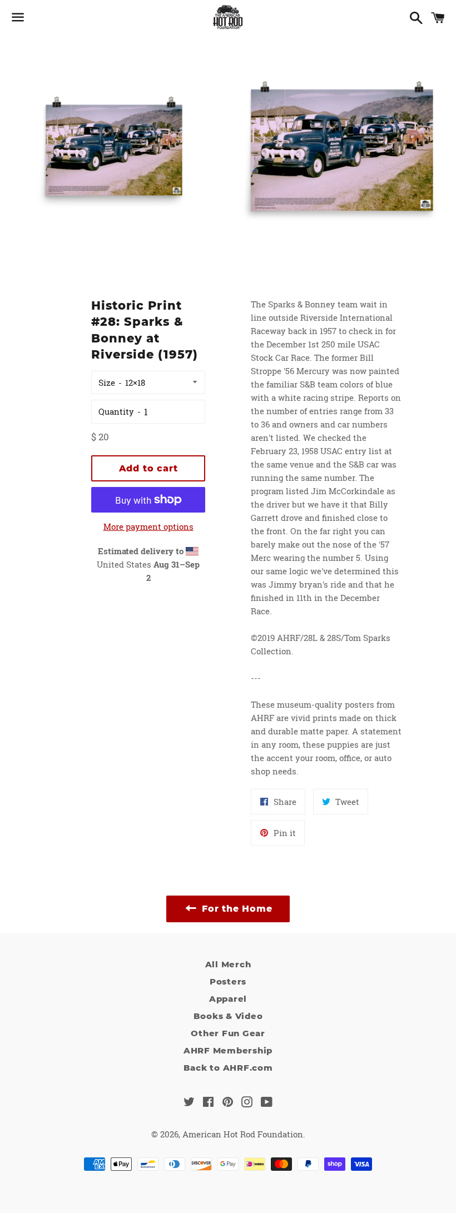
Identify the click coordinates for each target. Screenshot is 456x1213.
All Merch (228, 964)
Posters (228, 981)
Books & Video (228, 1016)
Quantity (116, 411)
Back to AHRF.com (228, 1067)
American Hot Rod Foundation (242, 1134)
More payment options (148, 526)
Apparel (228, 998)
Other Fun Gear (228, 1033)
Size (106, 382)
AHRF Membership (228, 1050)
